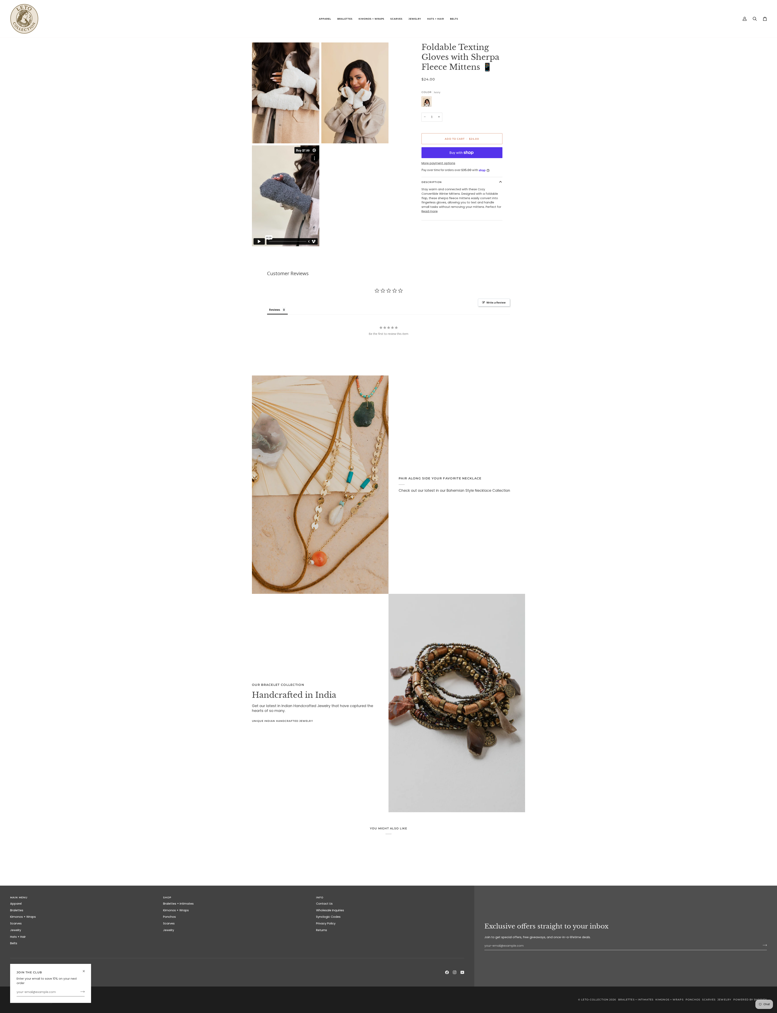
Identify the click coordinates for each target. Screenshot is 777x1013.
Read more (429, 211)
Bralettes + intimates (178, 904)
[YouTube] (462, 972)
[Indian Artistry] (456, 703)
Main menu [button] (18, 897)
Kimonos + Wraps (23, 917)
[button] (325, 19)
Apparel (16, 904)
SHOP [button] (167, 897)
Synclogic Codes (328, 917)
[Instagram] (454, 972)
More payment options (438, 163)
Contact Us (324, 904)
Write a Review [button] (496, 302)
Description (431, 182)
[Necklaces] (320, 484)
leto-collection (594, 999)
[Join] (81, 991)
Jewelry (15, 930)
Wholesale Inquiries (330, 910)
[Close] (85, 969)
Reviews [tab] (274, 310)
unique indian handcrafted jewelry (282, 720)
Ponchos (169, 917)
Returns (321, 930)
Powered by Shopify (750, 999)
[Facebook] (447, 972)
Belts (13, 943)
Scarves (16, 923)
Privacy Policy (325, 923)
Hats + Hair (18, 937)
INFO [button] (319, 897)
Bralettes (16, 910)
